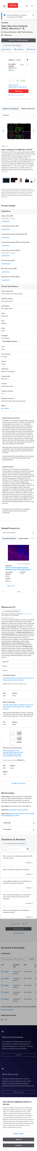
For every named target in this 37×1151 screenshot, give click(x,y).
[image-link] (18, 131)
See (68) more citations (19, 783)
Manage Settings (18, 1133)
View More (4, 171)
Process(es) (7, 829)
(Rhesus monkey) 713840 (26, 813)
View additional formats (10, 341)
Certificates (19, 49)
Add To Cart (18, 91)
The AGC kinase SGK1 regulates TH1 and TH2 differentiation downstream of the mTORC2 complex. (18, 707)
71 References (7, 35)
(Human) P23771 (13, 810)
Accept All (18, 1145)
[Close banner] (33, 15)
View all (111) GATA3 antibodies (18, 40)
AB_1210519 (5, 408)
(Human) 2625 (5, 815)
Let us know (26, 613)
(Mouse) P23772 (23, 810)
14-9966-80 (15, 166)
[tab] (18, 822)
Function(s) (7, 823)
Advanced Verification (10, 32)
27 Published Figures (26, 32)
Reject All (18, 1139)
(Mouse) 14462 (14, 815)
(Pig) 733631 (14, 813)
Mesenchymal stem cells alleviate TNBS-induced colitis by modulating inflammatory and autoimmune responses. (13, 753)
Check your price (13, 85)
